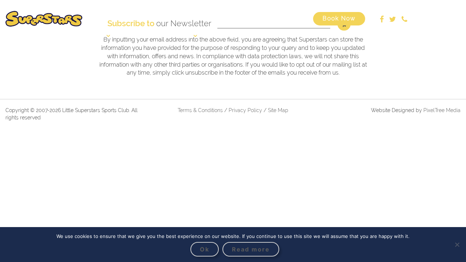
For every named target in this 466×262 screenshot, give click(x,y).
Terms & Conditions (200, 110)
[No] (457, 244)
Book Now (339, 18)
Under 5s (225, 35)
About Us (92, 35)
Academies (176, 35)
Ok (204, 249)
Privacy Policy (246, 110)
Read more (251, 249)
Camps (135, 35)
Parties (332, 35)
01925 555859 (432, 18)
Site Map (278, 110)
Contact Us (372, 35)
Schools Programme (280, 35)
